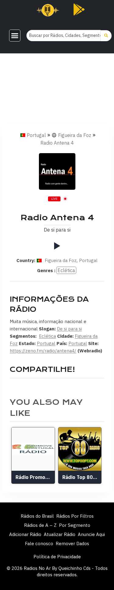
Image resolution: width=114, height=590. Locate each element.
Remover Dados (72, 543)
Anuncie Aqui (91, 534)
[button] (14, 35)
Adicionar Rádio (25, 534)
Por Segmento (74, 525)
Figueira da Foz (74, 135)
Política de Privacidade (57, 556)
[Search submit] (106, 35)
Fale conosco (39, 543)
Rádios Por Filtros (75, 516)
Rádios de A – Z (40, 525)
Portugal (36, 135)
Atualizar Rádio (59, 534)
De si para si (69, 329)
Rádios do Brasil (37, 516)
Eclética (66, 270)
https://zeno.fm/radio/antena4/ (43, 351)
